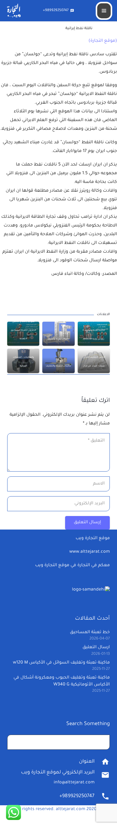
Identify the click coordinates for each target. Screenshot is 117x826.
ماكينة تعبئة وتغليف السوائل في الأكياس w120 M (61, 662)
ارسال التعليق (96, 647)
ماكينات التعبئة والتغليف (58, 366)
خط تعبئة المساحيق (90, 632)
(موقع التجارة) (102, 41)
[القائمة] (104, 10)
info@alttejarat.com (74, 782)
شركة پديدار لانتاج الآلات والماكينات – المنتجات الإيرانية (23, 357)
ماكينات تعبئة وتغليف (58, 339)
